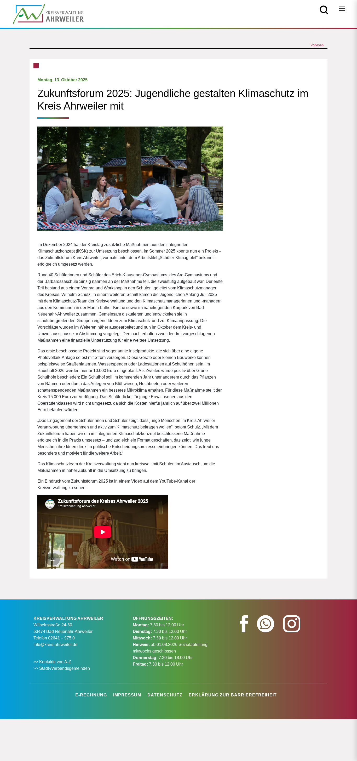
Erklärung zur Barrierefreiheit (233, 695)
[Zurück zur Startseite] (48, 13)
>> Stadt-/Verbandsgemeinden (61, 668)
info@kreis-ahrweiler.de (55, 644)
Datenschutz (164, 695)
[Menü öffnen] (342, 8)
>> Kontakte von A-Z (52, 662)
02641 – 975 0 (61, 638)
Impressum (127, 695)
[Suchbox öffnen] (324, 9)
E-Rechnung (91, 695)
